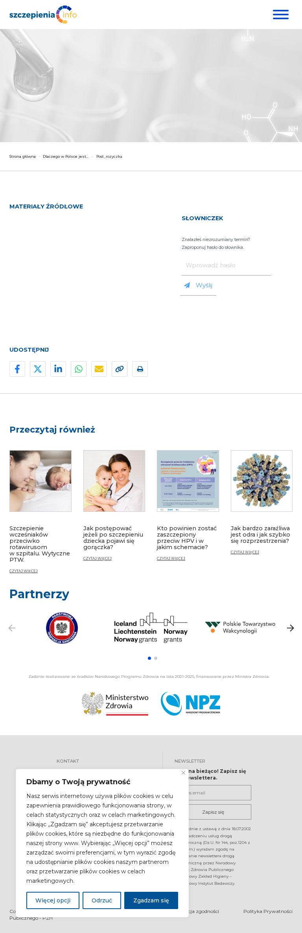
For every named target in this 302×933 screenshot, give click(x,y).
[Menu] (280, 14)
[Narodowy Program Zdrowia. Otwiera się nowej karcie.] (190, 704)
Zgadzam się (151, 900)
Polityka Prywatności (268, 911)
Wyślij (204, 285)
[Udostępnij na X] (38, 369)
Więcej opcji (52, 900)
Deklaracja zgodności (195, 911)
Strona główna (22, 156)
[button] (149, 658)
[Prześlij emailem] (99, 369)
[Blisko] (183, 772)
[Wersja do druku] (140, 369)
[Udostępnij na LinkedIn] (58, 369)
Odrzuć (102, 900)
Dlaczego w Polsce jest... (65, 156)
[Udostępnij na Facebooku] (17, 369)
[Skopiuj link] (119, 369)
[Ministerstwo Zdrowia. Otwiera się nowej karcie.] (115, 704)
